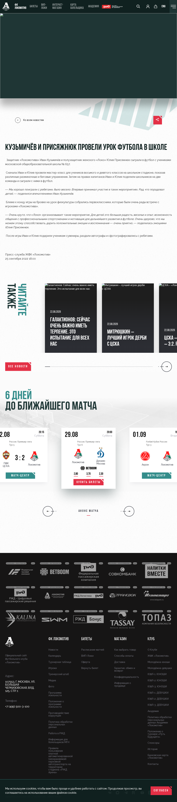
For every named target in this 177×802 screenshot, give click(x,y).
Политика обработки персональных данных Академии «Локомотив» (160, 721)
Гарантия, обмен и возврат (124, 669)
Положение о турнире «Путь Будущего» (156, 734)
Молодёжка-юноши (159, 662)
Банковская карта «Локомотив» (158, 756)
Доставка (119, 662)
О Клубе (152, 649)
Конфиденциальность (126, 677)
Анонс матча (88, 511)
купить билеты (89, 482)
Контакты (153, 764)
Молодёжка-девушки (160, 668)
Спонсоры (153, 742)
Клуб (151, 639)
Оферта (85, 662)
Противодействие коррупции (58, 714)
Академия (93, 6)
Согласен (161, 790)
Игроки (52, 668)
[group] (71, 318)
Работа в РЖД (56, 733)
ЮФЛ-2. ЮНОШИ (157, 680)
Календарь (54, 655)
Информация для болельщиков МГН (58, 740)
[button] (48, 366)
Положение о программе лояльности (56, 704)
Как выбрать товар (125, 649)
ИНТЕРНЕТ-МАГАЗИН (57, 6)
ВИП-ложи (44, 6)
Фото (51, 686)
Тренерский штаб (58, 674)
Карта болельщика (77, 6)
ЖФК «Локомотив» (158, 655)
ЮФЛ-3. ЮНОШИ (157, 686)
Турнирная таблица (59, 662)
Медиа (52, 680)
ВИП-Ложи (87, 655)
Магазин (120, 639)
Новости (53, 649)
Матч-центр (20, 475)
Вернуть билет (89, 668)
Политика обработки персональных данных (60, 724)
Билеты (34, 6)
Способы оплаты (123, 655)
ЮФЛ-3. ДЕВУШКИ (158, 704)
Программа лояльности (55, 694)
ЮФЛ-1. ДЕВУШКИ (158, 692)
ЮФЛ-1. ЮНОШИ (157, 674)
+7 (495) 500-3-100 (17, 706)
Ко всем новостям (33, 120)
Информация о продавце (122, 684)
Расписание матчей (92, 649)
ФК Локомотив (20, 6)
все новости (18, 366)
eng (163, 6)
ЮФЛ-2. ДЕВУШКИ (158, 698)
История (152, 749)
